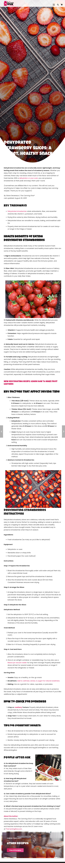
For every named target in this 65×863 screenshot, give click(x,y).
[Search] (58, 5)
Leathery (18, 707)
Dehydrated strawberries (17, 211)
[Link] (12, 3)
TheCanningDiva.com (14, 829)
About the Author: (11, 816)
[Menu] (54, 5)
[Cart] (61, 5)
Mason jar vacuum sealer (17, 663)
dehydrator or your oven (28, 178)
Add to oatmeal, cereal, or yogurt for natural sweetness (38, 681)
